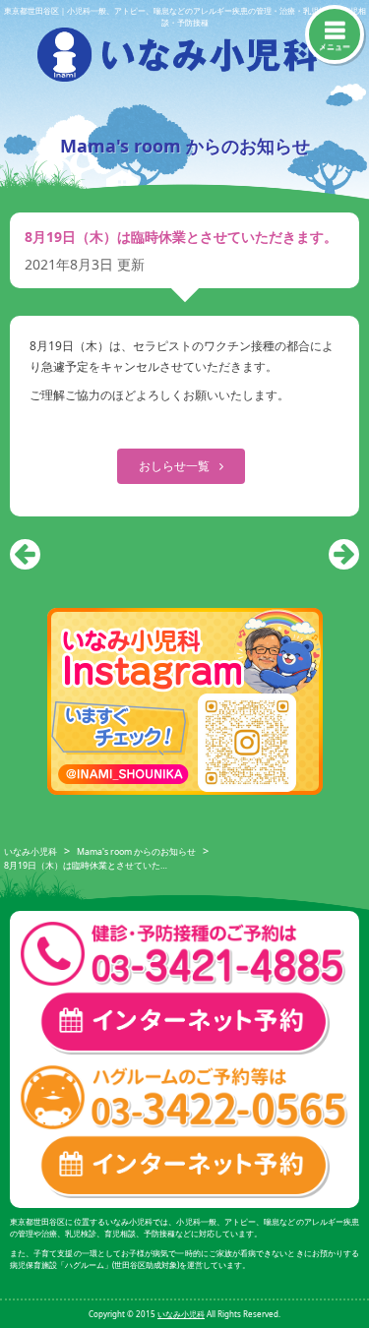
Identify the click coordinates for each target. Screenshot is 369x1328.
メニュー (334, 46)
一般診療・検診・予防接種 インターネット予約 (184, 1023)
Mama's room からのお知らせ (136, 853)
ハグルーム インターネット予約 (184, 1166)
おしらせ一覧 (176, 465)
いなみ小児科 (30, 853)
